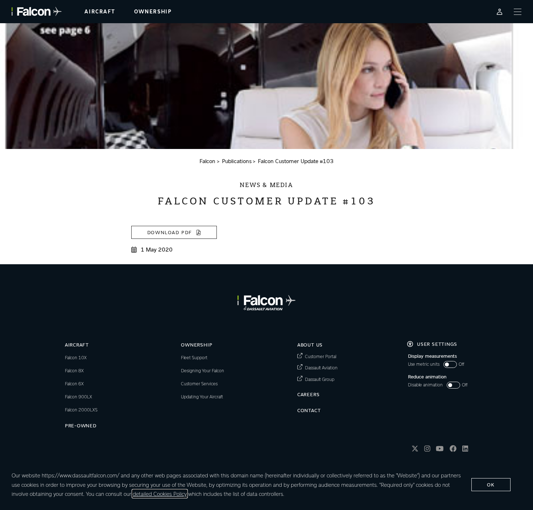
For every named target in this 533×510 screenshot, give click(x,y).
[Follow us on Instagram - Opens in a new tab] (427, 449)
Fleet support (194, 357)
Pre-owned (80, 425)
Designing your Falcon (202, 370)
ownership (153, 11)
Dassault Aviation (321, 367)
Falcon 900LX (78, 396)
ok (491, 484)
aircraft (99, 11)
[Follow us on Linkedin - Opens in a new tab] (465, 449)
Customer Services (199, 383)
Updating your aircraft (202, 396)
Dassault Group (319, 379)
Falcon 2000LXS (81, 409)
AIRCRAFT (77, 344)
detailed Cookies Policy (160, 493)
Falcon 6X (74, 383)
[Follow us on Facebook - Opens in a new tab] (453, 449)
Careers (308, 394)
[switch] (436, 364)
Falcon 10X (76, 357)
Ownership (196, 344)
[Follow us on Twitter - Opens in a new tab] (415, 449)
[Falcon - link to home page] (37, 11)
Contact (309, 410)
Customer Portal (320, 356)
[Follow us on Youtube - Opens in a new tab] (439, 449)
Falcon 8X (74, 370)
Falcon (207, 161)
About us (310, 344)
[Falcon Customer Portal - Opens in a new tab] (500, 11)
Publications (237, 161)
